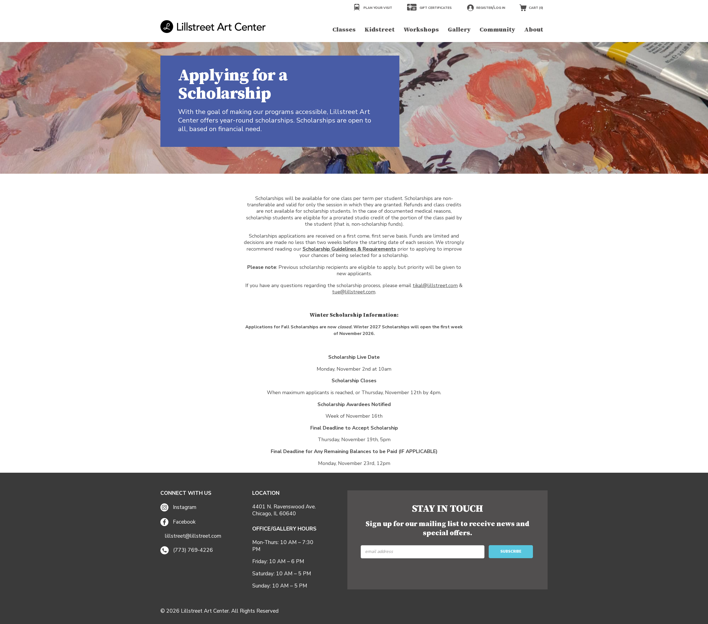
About (533, 30)
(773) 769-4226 (193, 550)
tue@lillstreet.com (353, 291)
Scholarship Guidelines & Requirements (349, 249)
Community (497, 30)
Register (484, 7)
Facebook (184, 522)
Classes (344, 30)
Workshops (421, 30)
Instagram (184, 507)
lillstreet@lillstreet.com (193, 536)
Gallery (459, 30)
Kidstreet (380, 30)
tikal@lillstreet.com (435, 285)
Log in (499, 7)
